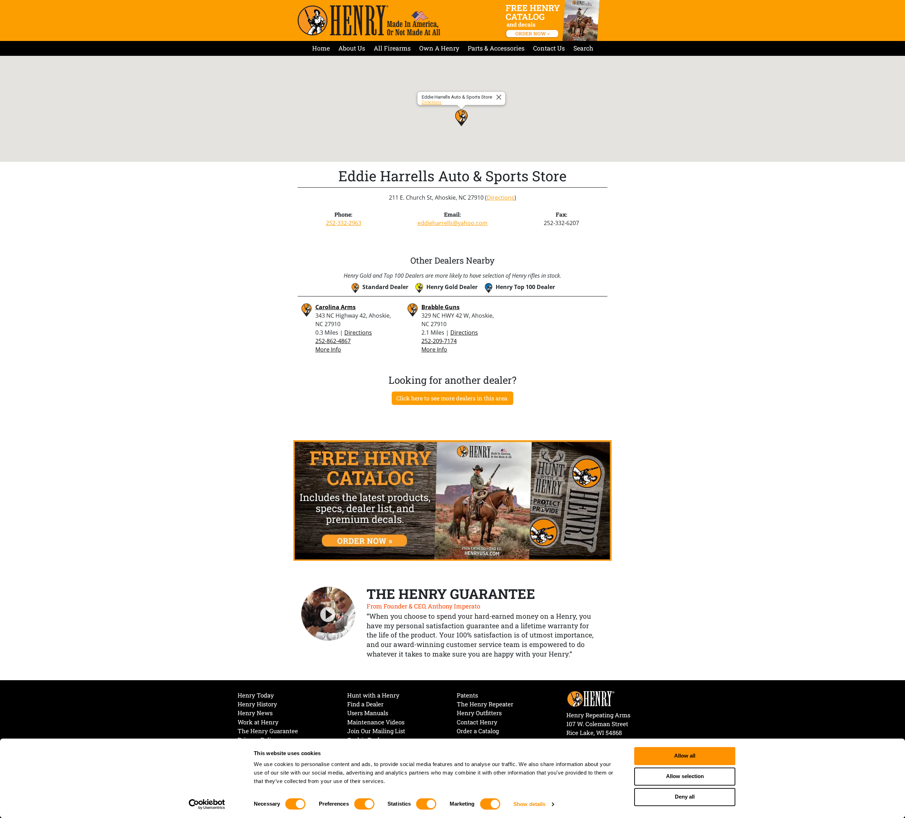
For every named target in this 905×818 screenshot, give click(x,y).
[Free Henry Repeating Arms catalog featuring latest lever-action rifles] (553, 20)
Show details (529, 804)
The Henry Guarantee (268, 731)
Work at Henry (258, 722)
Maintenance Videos (375, 722)
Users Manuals (367, 713)
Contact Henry (477, 722)
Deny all (685, 797)
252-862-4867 (333, 341)
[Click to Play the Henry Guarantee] (328, 614)
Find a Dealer (365, 704)
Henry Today (256, 695)
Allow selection (685, 776)
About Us (351, 48)
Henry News (255, 713)
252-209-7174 (439, 341)
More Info (328, 349)
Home (321, 48)
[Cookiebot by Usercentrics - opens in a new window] (207, 804)
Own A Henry (439, 48)
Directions (432, 102)
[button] (461, 117)
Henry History (257, 704)
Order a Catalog (478, 731)
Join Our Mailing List (376, 731)
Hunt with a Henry (373, 695)
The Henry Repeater (485, 704)
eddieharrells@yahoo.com (452, 223)
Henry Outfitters (479, 713)
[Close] (500, 97)
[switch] (364, 804)
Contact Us (549, 48)
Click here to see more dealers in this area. (452, 398)
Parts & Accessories (496, 48)
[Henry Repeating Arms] (369, 20)
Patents (467, 695)
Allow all (684, 756)
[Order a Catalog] (452, 500)
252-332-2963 (343, 223)
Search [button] (583, 48)
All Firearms (392, 48)
